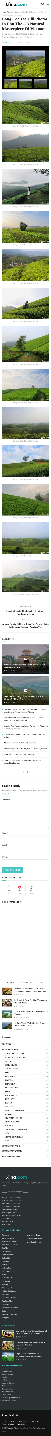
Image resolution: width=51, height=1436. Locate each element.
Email (5, 845)
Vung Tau (9, 1141)
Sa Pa (7, 1133)
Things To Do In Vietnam (11, 1198)
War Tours (6, 1224)
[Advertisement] (25, 947)
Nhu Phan (7, 42)
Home (4, 12)
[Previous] (23, 772)
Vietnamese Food (11, 1146)
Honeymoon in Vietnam (11, 1204)
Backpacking (6, 1218)
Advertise (12, 1421)
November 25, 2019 (23, 42)
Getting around (7, 1374)
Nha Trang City (12, 1107)
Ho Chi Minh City (12, 1095)
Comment (7, 799)
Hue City (8, 1103)
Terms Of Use (21, 1424)
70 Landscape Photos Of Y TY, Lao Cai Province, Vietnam (25, 749)
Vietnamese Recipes (12, 1151)
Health (4, 1377)
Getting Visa (6, 1395)
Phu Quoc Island (12, 1122)
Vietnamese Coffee (9, 1401)
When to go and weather (11, 1398)
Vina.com (10, 1428)
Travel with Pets (8, 1392)
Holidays (5, 1380)
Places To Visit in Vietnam (12, 1201)
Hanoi (7, 1092)
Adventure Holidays (9, 1209)
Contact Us (34, 1421)
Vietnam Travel (10, 1049)
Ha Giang (9, 1080)
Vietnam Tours (7, 1221)
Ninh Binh (9, 1114)
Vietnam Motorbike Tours (11, 1215)
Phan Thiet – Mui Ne (13, 1118)
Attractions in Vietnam (16, 1057)
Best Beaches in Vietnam (11, 1207)
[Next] (28, 772)
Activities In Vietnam (14, 1054)
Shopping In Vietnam (14, 1137)
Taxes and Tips (7, 1386)
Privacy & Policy (8, 1424)
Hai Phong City (11, 1088)
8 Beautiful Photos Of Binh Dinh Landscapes (20, 743)
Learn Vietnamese (8, 1383)
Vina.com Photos (12, 12)
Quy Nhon (9, 1126)
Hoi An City (10, 1099)
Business (6, 1044)
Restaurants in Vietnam (16, 1129)
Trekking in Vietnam (9, 1212)
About (4, 1421)
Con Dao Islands (12, 1069)
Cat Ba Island (11, 1065)
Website (5, 857)
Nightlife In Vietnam (14, 1110)
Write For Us (22, 1421)
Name (5, 833)
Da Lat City (10, 1073)
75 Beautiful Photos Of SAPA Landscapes (19, 755)
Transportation (7, 1389)
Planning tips (7, 1371)
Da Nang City (10, 1076)
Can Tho (8, 1061)
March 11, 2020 (10, 670)
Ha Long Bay (10, 1084)
